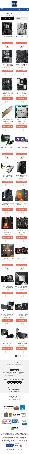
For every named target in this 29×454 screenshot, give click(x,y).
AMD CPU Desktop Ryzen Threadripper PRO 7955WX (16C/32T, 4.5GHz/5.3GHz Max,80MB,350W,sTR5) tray (21, 120)
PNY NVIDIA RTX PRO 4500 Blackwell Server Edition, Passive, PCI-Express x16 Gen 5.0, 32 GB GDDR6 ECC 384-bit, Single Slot (7, 120)
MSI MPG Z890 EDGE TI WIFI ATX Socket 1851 (22, 37)
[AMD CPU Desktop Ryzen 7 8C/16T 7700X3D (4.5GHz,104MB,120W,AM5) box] (21, 195)
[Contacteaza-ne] (19, 9)
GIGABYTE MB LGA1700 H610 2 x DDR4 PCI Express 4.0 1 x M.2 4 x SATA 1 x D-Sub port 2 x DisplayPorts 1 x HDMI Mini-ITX (22, 231)
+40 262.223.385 (15, 389)
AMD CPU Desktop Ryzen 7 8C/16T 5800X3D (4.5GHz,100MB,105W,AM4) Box (7, 259)
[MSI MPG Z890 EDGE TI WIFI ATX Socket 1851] (21, 28)
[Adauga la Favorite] (7, 46)
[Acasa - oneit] (14, 4)
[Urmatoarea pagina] (26, 356)
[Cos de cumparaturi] (23, 9)
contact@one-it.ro (15, 391)
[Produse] (2, 9)
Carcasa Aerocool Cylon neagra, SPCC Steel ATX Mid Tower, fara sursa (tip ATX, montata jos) (22, 176)
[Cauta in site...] (27, 9)
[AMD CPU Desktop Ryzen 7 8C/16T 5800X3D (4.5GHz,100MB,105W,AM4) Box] (7, 250)
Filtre (8, 18)
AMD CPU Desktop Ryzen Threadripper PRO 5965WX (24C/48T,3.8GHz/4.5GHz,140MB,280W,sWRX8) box (7, 231)
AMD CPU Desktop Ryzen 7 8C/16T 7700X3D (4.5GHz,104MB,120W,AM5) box (21, 203)
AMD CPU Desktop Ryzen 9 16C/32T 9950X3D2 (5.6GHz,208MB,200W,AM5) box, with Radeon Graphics (21, 287)
